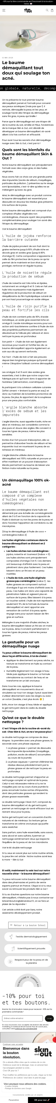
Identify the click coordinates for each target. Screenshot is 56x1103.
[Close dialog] (53, 1035)
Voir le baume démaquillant (17, 228)
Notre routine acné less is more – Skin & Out (27, 858)
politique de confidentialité (26, 1028)
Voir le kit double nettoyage (17, 847)
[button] (47, 10)
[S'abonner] (49, 1018)
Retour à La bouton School (30, 925)
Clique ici (36, 885)
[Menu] (3, 10)
